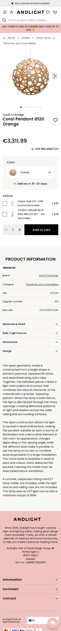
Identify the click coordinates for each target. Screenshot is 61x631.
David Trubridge (13, 115)
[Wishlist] (47, 12)
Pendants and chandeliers (42, 284)
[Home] (30, 12)
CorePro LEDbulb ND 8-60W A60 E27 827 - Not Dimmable (31, 214)
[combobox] (30, 20)
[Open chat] (52, 622)
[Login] (11, 12)
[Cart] (55, 12)
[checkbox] (5, 203)
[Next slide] (55, 76)
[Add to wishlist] (55, 120)
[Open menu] (4, 12)
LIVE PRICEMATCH (46, 149)
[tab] (21, 107)
